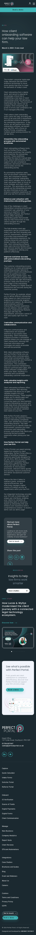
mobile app (20, 496)
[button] (11, 651)
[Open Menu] (33, 3)
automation (20, 186)
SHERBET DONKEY (27, 931)
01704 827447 (7, 744)
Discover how (7, 623)
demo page (20, 510)
